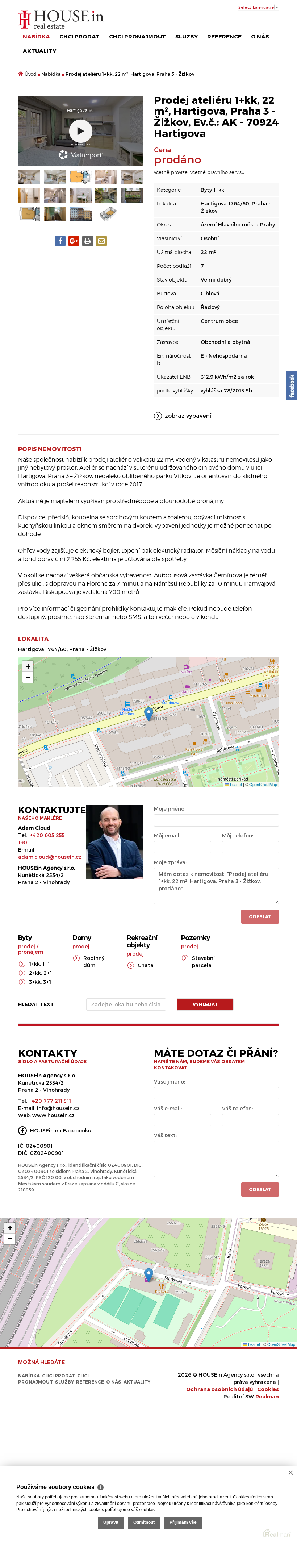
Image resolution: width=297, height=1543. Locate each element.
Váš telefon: (237, 1108)
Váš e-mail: (168, 1108)
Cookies (268, 1389)
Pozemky (195, 938)
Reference (224, 36)
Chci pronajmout (137, 36)
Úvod (31, 74)
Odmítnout (144, 1522)
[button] (148, 714)
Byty (25, 938)
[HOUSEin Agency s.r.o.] (61, 19)
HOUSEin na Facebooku (60, 1130)
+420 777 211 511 (50, 1101)
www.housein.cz (53, 1115)
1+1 (46, 964)
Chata (146, 965)
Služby (186, 36)
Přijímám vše (183, 1522)
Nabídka (36, 36)
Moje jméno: (169, 809)
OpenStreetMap (263, 784)
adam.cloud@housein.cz (49, 857)
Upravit (110, 1522)
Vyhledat (205, 1004)
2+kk (35, 973)
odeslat (260, 1189)
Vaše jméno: (169, 1081)
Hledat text (36, 1004)
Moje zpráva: (170, 862)
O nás (260, 36)
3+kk (35, 982)
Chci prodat (79, 36)
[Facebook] (291, 385)
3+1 (47, 982)
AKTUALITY (39, 50)
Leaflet (235, 784)
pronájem (30, 952)
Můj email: (167, 835)
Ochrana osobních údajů (219, 1389)
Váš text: (165, 1135)
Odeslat (260, 916)
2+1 (47, 973)
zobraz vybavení (188, 415)
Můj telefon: (237, 835)
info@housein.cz (58, 1108)
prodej (26, 946)
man (267, 1396)
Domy (81, 938)
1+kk (34, 964)
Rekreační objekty (142, 941)
